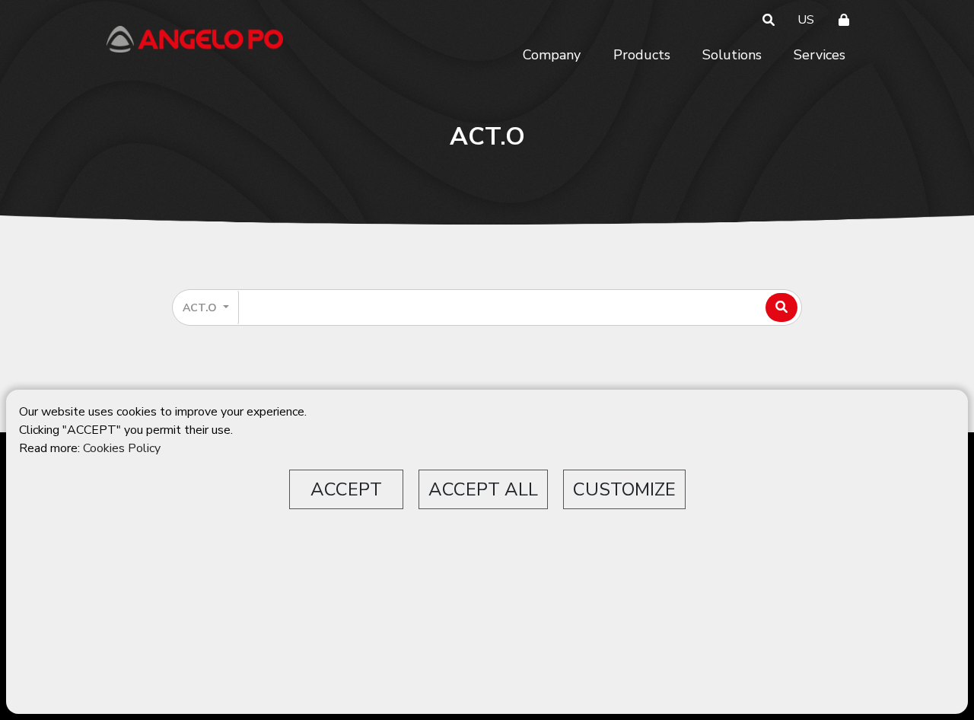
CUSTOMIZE (624, 489)
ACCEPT (346, 489)
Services (819, 55)
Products (641, 55)
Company (552, 55)
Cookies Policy (122, 448)
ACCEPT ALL (483, 489)
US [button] (805, 19)
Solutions (732, 55)
